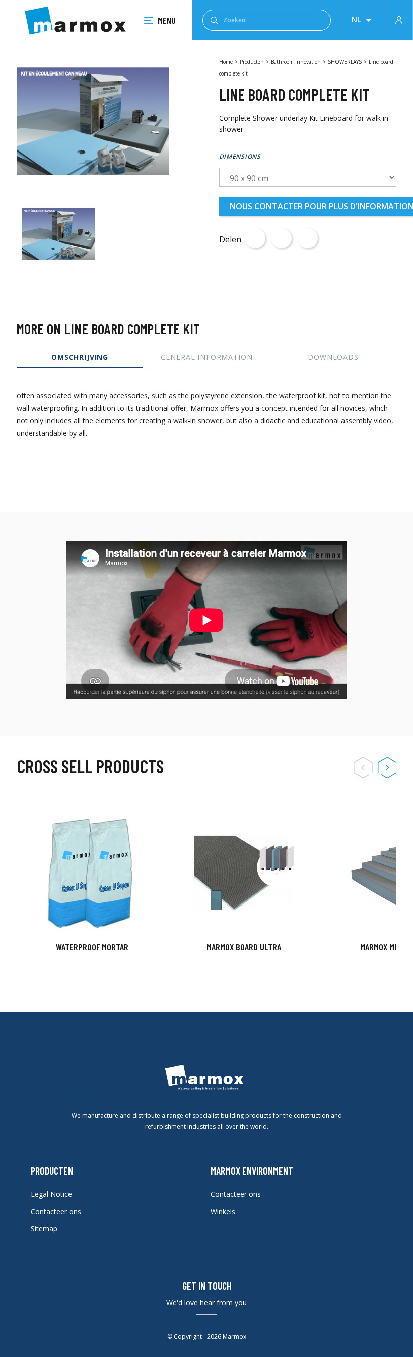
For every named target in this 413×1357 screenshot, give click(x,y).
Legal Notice (51, 1194)
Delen (255, 238)
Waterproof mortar (92, 946)
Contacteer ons (56, 1211)
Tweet (281, 238)
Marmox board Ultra (243, 946)
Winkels (223, 1211)
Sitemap (44, 1228)
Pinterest (308, 238)
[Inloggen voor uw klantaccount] (398, 19)
